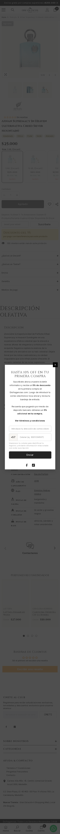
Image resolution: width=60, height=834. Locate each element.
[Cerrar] (55, 364)
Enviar (29, 454)
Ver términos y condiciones (30, 420)
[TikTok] (33, 465)
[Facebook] (26, 465)
